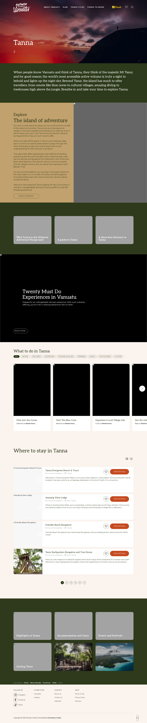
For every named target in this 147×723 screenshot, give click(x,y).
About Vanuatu (52, 7)
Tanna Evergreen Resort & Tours (62, 470)
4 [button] (75, 583)
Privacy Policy (80, 697)
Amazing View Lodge (56, 497)
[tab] (131, 459)
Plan (65, 7)
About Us (57, 694)
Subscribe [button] (57, 701)
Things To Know (95, 7)
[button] (106, 471)
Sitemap (78, 701)
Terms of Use (79, 694)
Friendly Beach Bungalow (58, 525)
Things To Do (77, 7)
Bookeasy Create (54, 718)
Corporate (37, 694)
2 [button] (66, 583)
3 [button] (71, 583)
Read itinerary (26, 196)
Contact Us (58, 697)
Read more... (21, 331)
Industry (37, 697)
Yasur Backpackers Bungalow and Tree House (68, 552)
